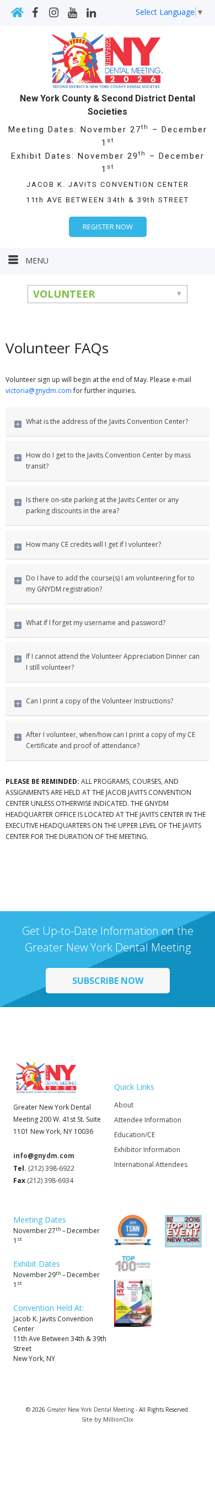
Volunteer (64, 293)
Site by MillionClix (107, 1419)
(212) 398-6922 (51, 1168)
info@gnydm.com (43, 1155)
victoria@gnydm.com (39, 390)
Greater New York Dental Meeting (90, 1409)
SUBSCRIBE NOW (107, 981)
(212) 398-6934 (50, 1180)
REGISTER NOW (108, 227)
